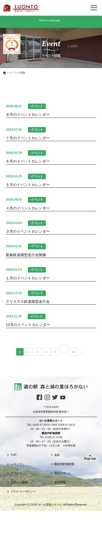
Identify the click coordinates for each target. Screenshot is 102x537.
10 (73, 352)
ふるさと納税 (19, 482)
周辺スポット (62, 473)
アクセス (16, 473)
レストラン (17, 464)
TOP (13, 454)
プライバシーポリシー (22, 491)
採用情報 (60, 482)
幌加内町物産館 (64, 464)
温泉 (57, 454)
